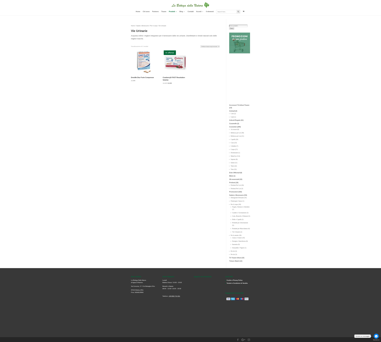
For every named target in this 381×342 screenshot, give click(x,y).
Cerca (231, 28)
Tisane (163, 11)
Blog (181, 11)
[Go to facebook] (376, 336)
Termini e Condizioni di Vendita (237, 283)
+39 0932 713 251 (174, 296)
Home (138, 11)
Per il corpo (153, 26)
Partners (155, 11)
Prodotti (172, 11)
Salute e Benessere (142, 26)
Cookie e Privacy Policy (234, 280)
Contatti (191, 11)
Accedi (198, 11)
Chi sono (146, 11)
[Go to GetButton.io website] (376, 340)
